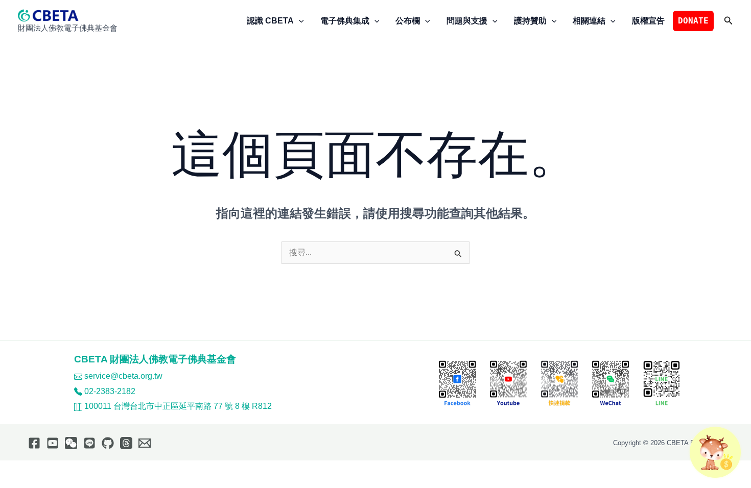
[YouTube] (52, 443)
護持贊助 (530, 20)
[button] (299, 21)
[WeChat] (71, 443)
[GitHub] (108, 443)
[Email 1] (144, 443)
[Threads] (126, 443)
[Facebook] (34, 443)
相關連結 (589, 20)
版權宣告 (648, 20)
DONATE (693, 21)
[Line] (89, 443)
